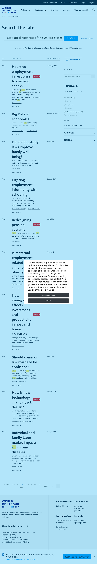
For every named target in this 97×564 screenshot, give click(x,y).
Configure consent (48, 295)
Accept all (48, 300)
